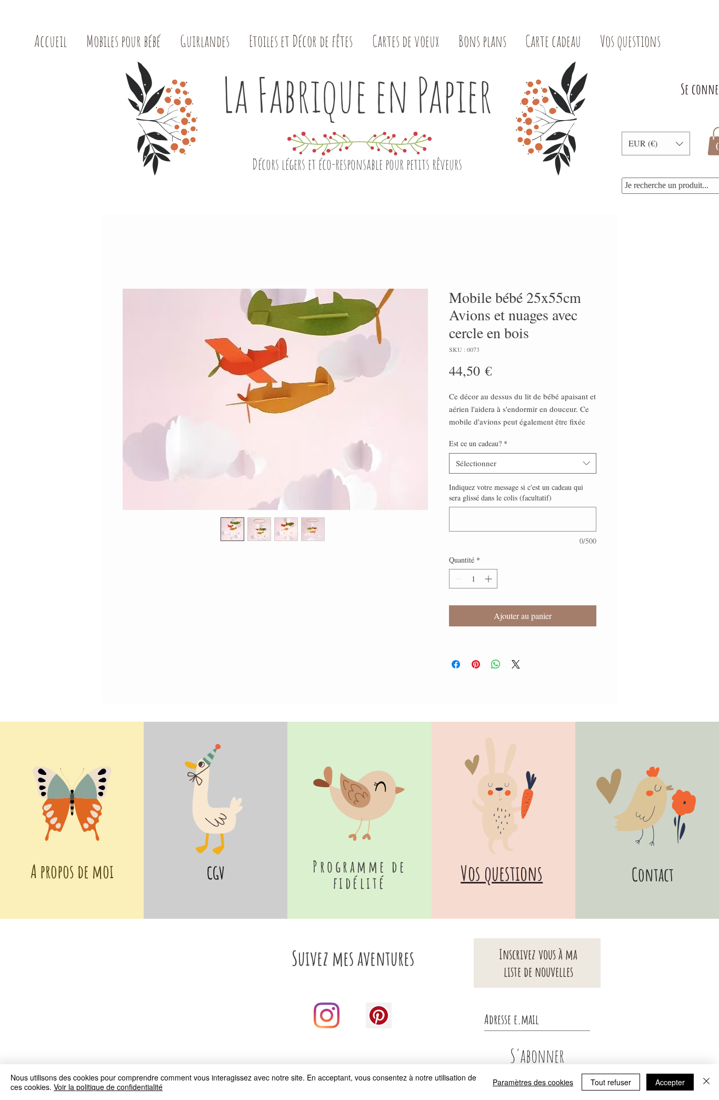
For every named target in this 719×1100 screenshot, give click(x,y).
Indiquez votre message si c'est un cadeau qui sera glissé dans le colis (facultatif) (516, 492)
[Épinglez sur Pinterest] (476, 664)
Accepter (670, 1082)
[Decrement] (457, 578)
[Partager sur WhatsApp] (496, 664)
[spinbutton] (473, 578)
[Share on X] (516, 664)
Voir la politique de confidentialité (108, 1087)
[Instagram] (326, 1015)
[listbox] (656, 143)
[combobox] (522, 463)
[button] (656, 143)
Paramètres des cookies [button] (533, 1082)
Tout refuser (611, 1082)
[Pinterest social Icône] (379, 1015)
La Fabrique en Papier (357, 94)
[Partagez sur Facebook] (456, 664)
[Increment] (489, 578)
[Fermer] (706, 1082)
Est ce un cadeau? (478, 443)
